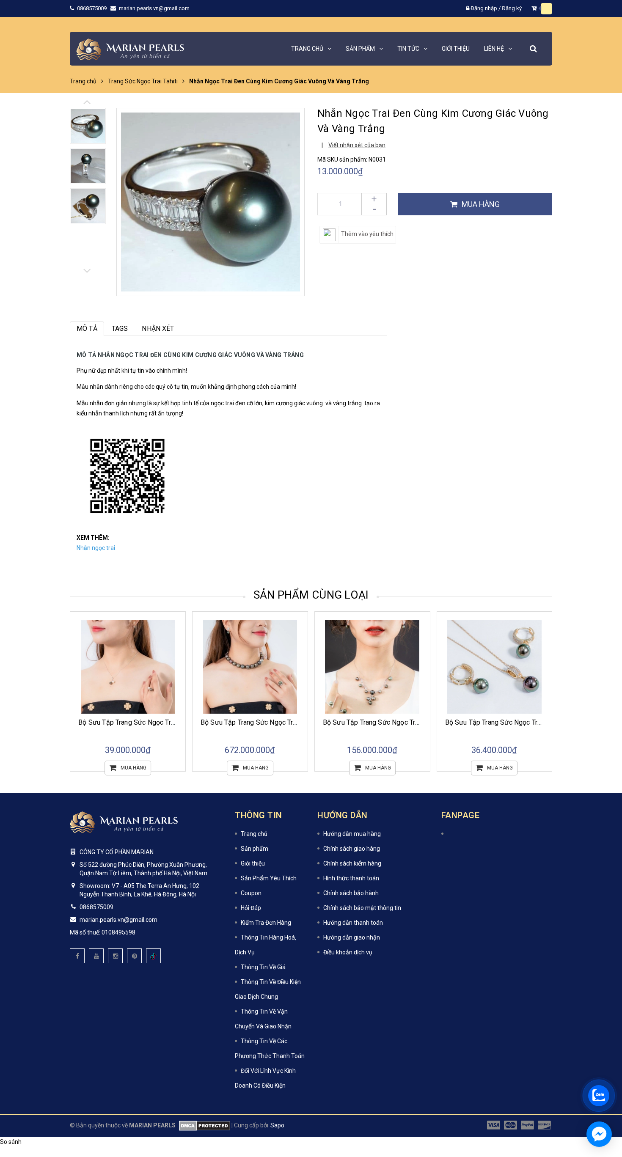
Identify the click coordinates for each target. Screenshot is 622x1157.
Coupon (251, 893)
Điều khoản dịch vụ (347, 952)
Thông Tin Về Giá (263, 967)
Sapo (277, 1125)
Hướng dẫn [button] (342, 815)
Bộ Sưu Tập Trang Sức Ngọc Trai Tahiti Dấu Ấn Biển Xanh (530, 722)
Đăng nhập (484, 8)
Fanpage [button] (460, 815)
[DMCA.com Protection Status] (203, 1125)
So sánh (11, 1141)
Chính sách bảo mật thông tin (362, 907)
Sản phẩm (254, 848)
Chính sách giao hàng (351, 848)
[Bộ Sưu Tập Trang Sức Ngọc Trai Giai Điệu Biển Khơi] (127, 667)
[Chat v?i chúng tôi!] (599, 1134)
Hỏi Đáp (251, 907)
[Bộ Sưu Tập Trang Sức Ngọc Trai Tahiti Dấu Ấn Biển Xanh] (494, 667)
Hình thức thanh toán (351, 878)
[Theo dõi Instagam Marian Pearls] (115, 955)
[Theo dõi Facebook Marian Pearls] (77, 955)
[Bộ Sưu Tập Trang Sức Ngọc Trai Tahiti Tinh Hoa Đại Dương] (372, 667)
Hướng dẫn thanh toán (353, 922)
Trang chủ (254, 833)
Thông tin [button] (258, 815)
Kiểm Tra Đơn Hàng (266, 922)
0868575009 (92, 8)
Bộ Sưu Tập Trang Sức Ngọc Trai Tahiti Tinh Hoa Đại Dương (412, 722)
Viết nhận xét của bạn (356, 145)
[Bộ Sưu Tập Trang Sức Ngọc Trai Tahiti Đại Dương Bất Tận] (250, 667)
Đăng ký (512, 8)
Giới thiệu (253, 863)
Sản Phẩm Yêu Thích (269, 878)
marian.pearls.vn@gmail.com (154, 8)
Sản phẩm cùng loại (311, 594)
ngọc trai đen (228, 403)
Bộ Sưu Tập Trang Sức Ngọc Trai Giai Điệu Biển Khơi (156, 722)
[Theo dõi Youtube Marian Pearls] (96, 955)
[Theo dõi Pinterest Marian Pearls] (134, 955)
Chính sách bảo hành (351, 893)
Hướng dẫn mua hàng (352, 833)
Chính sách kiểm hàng (352, 863)
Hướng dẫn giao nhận (351, 937)
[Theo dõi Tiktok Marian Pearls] (153, 955)
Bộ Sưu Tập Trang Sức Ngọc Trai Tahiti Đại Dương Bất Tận (288, 722)
